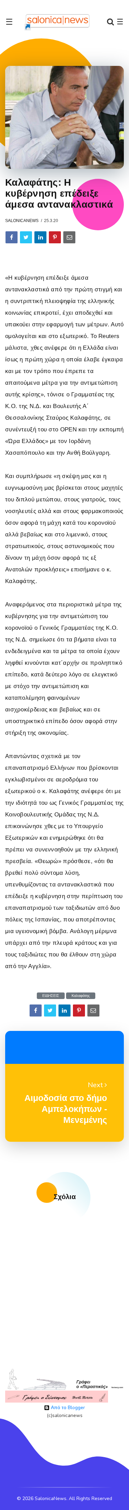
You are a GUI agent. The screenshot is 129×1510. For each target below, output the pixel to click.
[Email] (69, 237)
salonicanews (22, 220)
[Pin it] (55, 237)
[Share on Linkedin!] (40, 237)
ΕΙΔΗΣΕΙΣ (50, 995)
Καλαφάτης (81, 995)
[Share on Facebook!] (12, 237)
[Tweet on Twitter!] (26, 237)
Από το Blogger (67, 1407)
